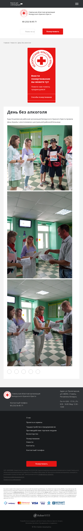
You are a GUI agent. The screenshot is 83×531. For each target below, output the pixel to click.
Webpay (46, 492)
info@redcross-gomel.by (45, 474)
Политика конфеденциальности (14, 477)
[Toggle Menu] (76, 4)
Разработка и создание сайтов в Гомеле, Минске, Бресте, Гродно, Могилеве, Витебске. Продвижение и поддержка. (41, 522)
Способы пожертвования (41, 97)
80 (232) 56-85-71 (29, 22)
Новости (29, 442)
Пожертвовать (52, 31)
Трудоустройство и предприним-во (41, 427)
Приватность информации (12, 479)
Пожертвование (33, 439)
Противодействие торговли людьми (41, 430)
